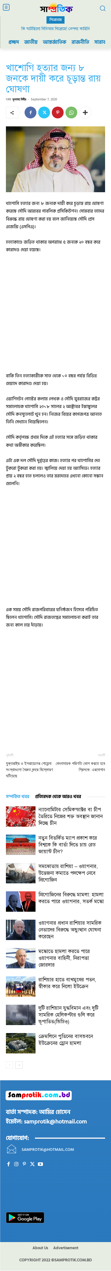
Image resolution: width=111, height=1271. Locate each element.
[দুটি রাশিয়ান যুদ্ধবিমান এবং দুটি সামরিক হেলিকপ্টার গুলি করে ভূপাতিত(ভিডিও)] (21, 1015)
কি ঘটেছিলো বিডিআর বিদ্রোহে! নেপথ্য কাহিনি (55, 28)
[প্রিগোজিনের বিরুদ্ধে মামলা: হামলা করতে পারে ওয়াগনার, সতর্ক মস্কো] (21, 901)
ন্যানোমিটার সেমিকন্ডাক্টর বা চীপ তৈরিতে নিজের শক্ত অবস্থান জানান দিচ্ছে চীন (70, 816)
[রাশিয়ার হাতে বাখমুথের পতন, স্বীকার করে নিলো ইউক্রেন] (21, 986)
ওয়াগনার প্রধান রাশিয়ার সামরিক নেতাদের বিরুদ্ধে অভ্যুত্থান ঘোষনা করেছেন (70, 930)
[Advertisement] (55, 317)
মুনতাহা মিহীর (19, 99)
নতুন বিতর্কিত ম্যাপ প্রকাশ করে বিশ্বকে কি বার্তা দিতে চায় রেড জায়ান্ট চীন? (67, 845)
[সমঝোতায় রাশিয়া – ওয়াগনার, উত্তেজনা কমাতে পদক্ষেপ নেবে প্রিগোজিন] (21, 873)
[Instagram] (16, 1164)
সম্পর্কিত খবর (17, 796)
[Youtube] (40, 1164)
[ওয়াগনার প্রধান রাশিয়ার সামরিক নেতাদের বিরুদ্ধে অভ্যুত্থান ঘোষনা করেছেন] (21, 930)
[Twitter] (44, 112)
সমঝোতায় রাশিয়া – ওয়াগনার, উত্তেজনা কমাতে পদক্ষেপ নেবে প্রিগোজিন (68, 873)
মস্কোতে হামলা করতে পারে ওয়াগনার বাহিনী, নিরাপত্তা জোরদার (64, 958)
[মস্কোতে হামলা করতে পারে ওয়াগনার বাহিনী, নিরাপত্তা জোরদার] (21, 958)
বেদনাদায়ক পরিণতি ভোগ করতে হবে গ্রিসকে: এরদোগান (80, 766)
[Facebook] (30, 112)
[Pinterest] (58, 112)
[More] (85, 112)
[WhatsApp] (71, 112)
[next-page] (19, 1065)
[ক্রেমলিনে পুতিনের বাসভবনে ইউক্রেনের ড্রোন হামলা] (21, 1043)
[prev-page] (9, 1065)
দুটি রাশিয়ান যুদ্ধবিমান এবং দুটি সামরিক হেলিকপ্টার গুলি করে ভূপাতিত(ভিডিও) (68, 1015)
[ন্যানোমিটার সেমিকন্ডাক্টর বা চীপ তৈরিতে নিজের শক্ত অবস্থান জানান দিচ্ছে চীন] (21, 816)
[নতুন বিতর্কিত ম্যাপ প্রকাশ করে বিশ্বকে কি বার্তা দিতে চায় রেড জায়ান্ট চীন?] (21, 845)
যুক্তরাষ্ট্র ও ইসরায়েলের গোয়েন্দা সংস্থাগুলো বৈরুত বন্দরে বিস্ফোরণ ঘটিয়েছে (29, 770)
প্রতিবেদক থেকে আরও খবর (58, 796)
